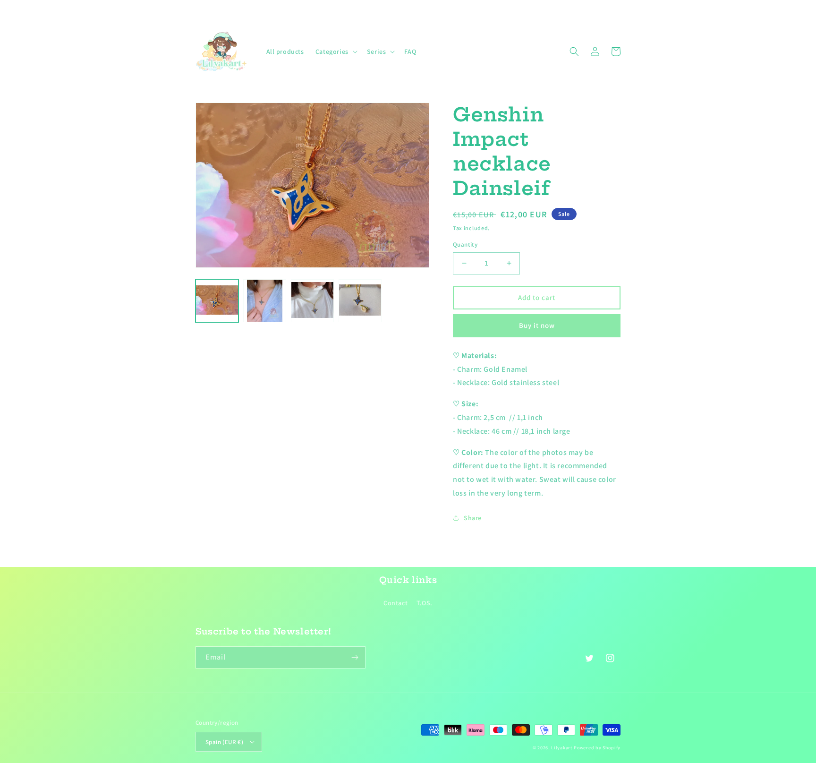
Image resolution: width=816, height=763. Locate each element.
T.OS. (424, 603)
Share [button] (473, 518)
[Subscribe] (354, 657)
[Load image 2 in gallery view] (264, 300)
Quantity (465, 244)
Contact (395, 603)
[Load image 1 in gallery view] (217, 300)
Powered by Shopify (597, 748)
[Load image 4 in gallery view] (360, 300)
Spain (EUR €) (224, 742)
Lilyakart (561, 748)
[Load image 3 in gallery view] (312, 300)
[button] (335, 51)
